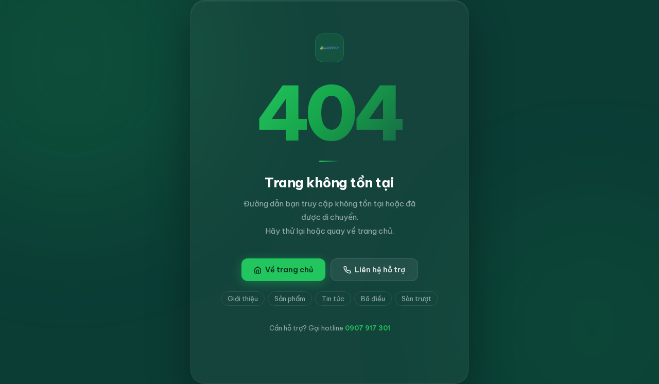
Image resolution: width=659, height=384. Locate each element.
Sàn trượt (416, 298)
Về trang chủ (289, 269)
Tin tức (333, 298)
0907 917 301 (367, 328)
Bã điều (373, 298)
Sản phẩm (289, 298)
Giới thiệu (243, 298)
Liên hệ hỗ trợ (380, 269)
